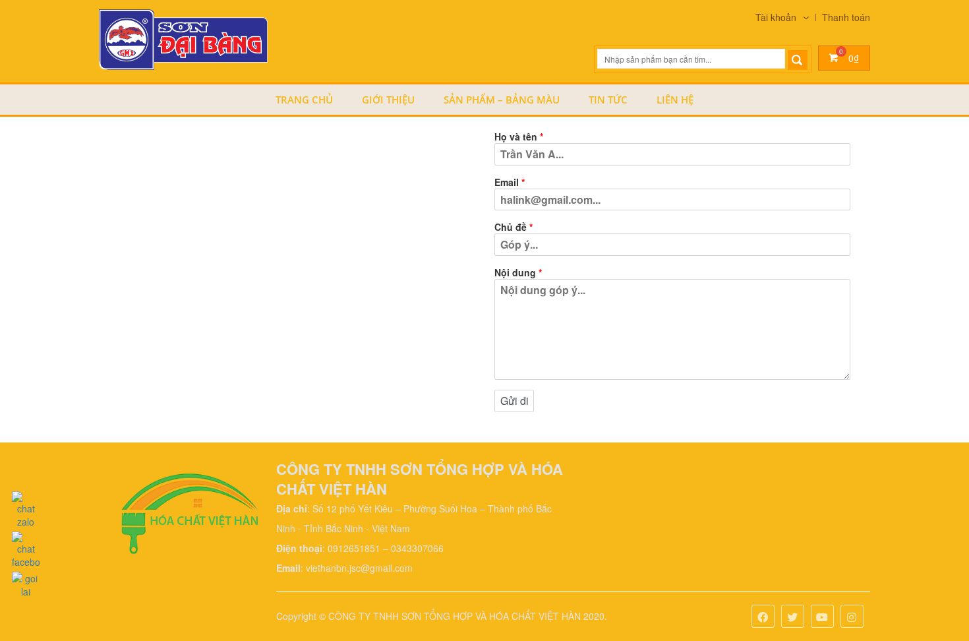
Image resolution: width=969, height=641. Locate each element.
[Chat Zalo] (26, 506)
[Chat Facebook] (26, 546)
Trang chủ (304, 99)
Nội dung (518, 272)
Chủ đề (513, 226)
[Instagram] (852, 617)
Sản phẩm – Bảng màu (502, 99)
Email (509, 182)
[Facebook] (763, 617)
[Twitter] (792, 617)
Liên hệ (675, 99)
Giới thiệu (388, 99)
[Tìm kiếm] (798, 60)
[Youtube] (822, 617)
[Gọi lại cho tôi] (26, 581)
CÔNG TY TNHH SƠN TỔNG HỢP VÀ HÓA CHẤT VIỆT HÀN (454, 616)
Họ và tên (518, 136)
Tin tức (608, 99)
